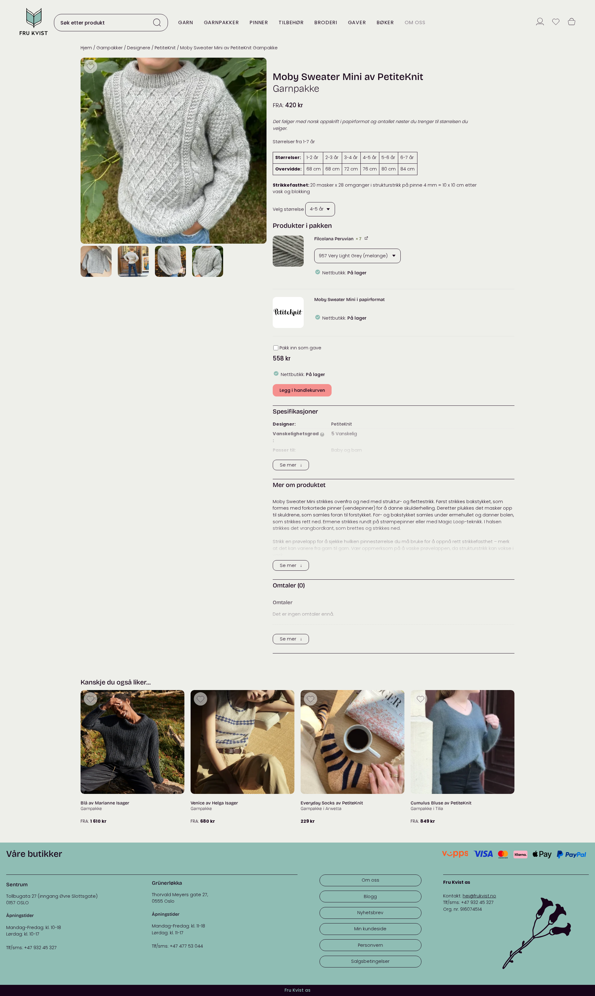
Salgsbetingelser (370, 961)
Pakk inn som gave (300, 348)
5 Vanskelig (344, 434)
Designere (138, 48)
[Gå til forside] (33, 35)
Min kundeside (370, 929)
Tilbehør (291, 22)
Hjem (86, 48)
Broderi (325, 22)
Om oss (415, 22)
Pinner (258, 22)
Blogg (370, 896)
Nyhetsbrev (370, 913)
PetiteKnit (165, 48)
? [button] (322, 434)
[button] (288, 251)
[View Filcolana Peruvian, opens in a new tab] (367, 238)
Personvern (370, 945)
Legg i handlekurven (302, 390)
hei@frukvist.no (479, 896)
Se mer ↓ (291, 465)
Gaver (357, 22)
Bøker (385, 22)
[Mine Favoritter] (555, 22)
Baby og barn (346, 450)
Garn (185, 22)
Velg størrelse (288, 209)
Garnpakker (221, 22)
